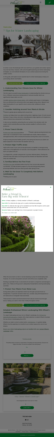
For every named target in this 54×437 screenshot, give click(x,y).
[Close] (50, 187)
